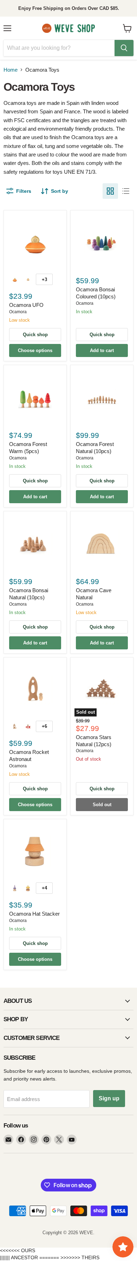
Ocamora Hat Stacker (34, 914)
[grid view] (110, 191)
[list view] (125, 191)
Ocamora (18, 311)
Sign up (109, 1098)
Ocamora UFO (26, 305)
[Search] (124, 48)
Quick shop (35, 334)
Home (11, 70)
